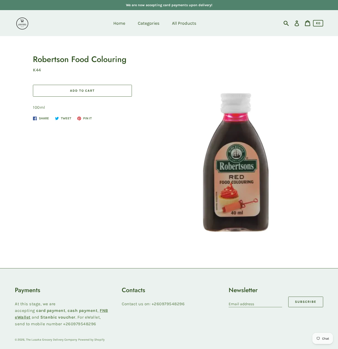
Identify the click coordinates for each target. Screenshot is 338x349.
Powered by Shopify (91, 339)
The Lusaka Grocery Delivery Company (51, 339)
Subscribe (305, 302)
